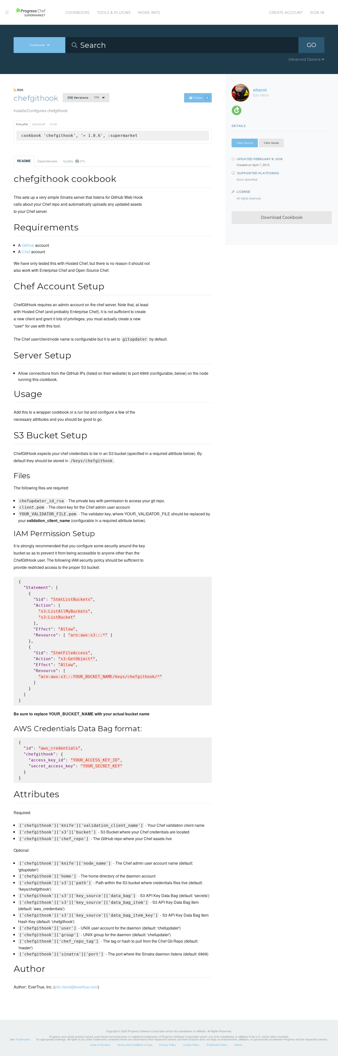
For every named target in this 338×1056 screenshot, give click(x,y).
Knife (53, 124)
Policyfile (22, 124)
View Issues (271, 143)
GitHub (28, 245)
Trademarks (23, 1039)
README (24, 161)
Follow (201, 98)
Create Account (286, 12)
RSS (19, 90)
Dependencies (47, 161)
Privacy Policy (167, 1045)
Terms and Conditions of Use (134, 1045)
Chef (26, 251)
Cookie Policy (191, 1045)
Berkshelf (38, 124)
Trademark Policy (216, 1045)
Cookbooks (77, 12)
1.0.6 (83, 98)
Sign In (317, 12)
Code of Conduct (100, 1045)
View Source (245, 143)
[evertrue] (238, 112)
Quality (74, 160)
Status (238, 1045)
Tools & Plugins (114, 12)
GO (311, 45)
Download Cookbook (282, 217)
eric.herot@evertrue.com (76, 987)
